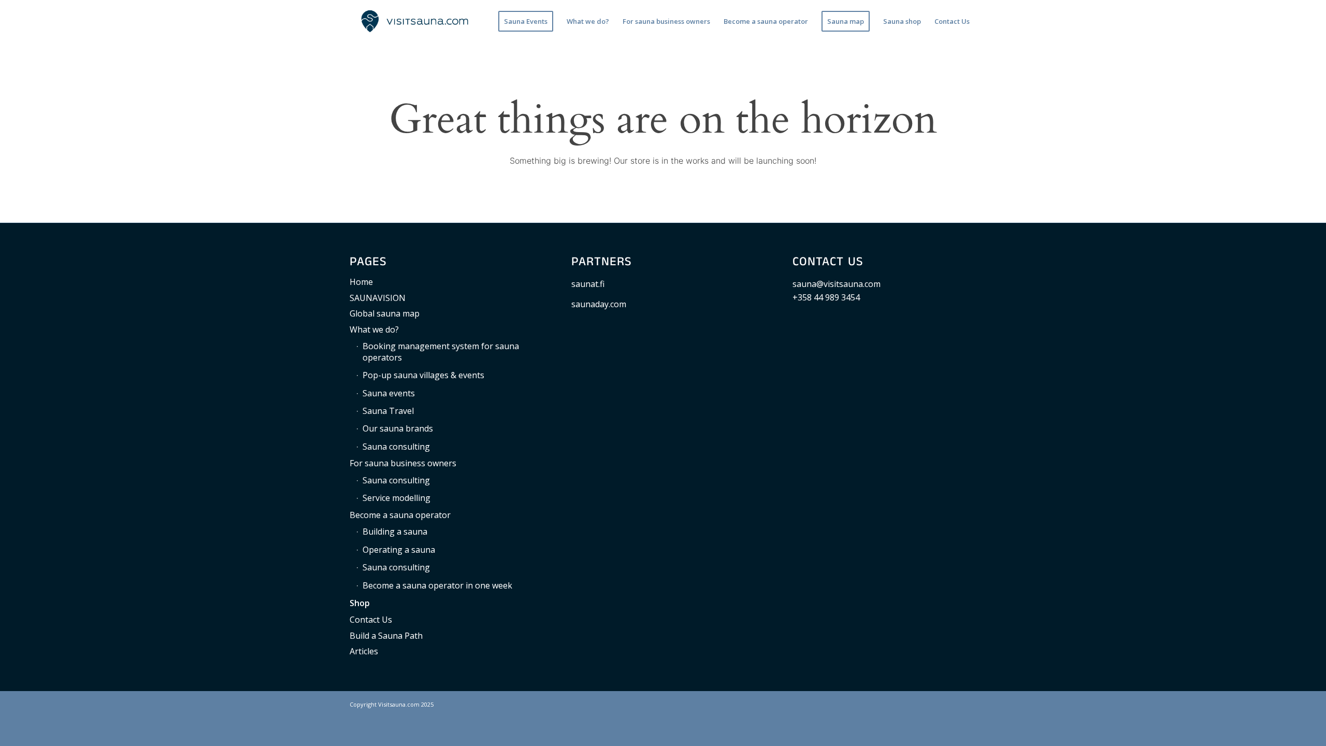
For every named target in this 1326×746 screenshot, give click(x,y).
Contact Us (371, 619)
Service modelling (396, 498)
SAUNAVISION (378, 298)
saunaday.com (598, 304)
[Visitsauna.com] (415, 21)
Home (361, 282)
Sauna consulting (396, 446)
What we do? (374, 329)
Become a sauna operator (400, 515)
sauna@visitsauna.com (836, 284)
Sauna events (389, 393)
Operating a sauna (399, 549)
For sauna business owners (403, 463)
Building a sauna (395, 531)
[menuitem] (526, 21)
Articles (364, 651)
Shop (360, 603)
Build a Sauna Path (386, 635)
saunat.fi (587, 284)
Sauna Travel (388, 411)
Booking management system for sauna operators (441, 351)
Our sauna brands (398, 428)
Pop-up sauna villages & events (423, 375)
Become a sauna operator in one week (437, 585)
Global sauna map (385, 313)
